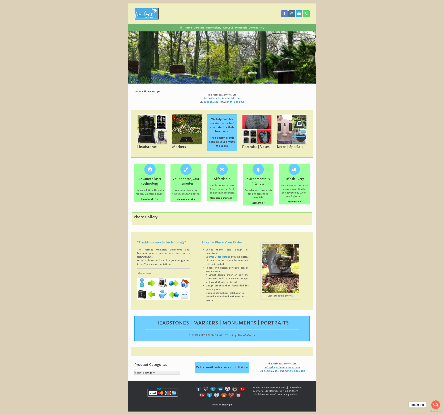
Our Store (199, 27)
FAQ (261, 27)
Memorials (241, 27)
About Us (228, 27)
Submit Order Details (218, 256)
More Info (257, 202)
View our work (185, 199)
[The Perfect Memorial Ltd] (146, 14)
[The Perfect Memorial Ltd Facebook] (284, 13)
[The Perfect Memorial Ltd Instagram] (291, 13)
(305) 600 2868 (236, 101)
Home (188, 27)
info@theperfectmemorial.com (222, 98)
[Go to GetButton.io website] (435, 411)
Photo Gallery (213, 27)
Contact (253, 27)
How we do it (149, 199)
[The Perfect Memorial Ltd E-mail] (299, 13)
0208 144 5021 (211, 101)
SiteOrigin (227, 405)
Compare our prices (221, 197)
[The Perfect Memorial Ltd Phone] (306, 13)
